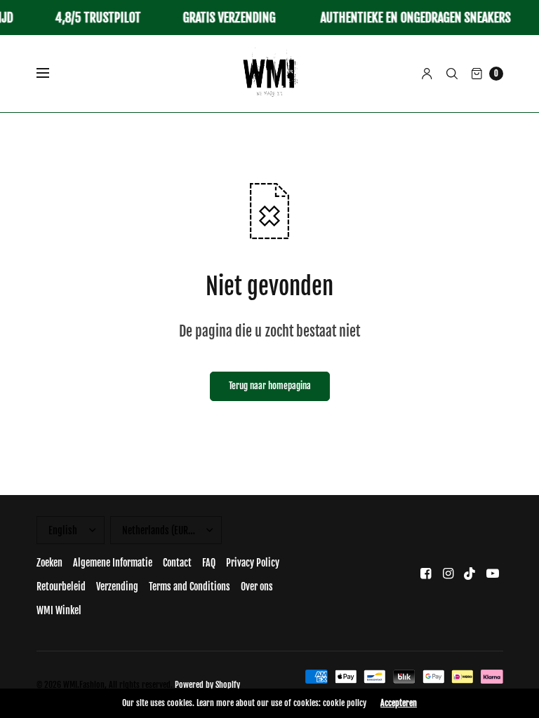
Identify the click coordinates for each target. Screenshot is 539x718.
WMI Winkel (58, 610)
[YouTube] (492, 573)
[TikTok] (470, 573)
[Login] (427, 73)
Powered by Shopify (207, 684)
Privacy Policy (252, 563)
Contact (177, 563)
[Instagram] (447, 573)
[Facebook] (425, 573)
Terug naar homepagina (270, 385)
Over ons (257, 586)
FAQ (208, 563)
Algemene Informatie (112, 563)
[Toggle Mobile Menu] (51, 73)
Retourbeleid (61, 586)
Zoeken (49, 563)
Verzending (117, 586)
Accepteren (398, 703)
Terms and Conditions (189, 586)
